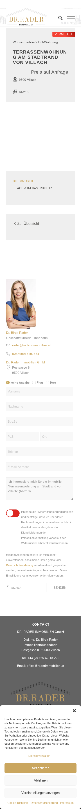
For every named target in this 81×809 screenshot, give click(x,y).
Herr (53, 382)
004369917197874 (25, 354)
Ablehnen (40, 780)
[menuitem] (58, 21)
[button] (74, 710)
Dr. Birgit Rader (17, 332)
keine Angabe (20, 382)
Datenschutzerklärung (44, 802)
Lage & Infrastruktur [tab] (34, 188)
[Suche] (58, 19)
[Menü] (69, 19)
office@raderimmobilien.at (45, 665)
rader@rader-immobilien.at (31, 345)
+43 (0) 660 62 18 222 (43, 658)
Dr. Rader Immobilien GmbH (26, 362)
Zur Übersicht (28, 223)
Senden (60, 587)
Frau (40, 382)
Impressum (67, 802)
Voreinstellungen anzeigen (40, 793)
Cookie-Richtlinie (18, 802)
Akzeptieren (40, 768)
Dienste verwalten (39, 755)
